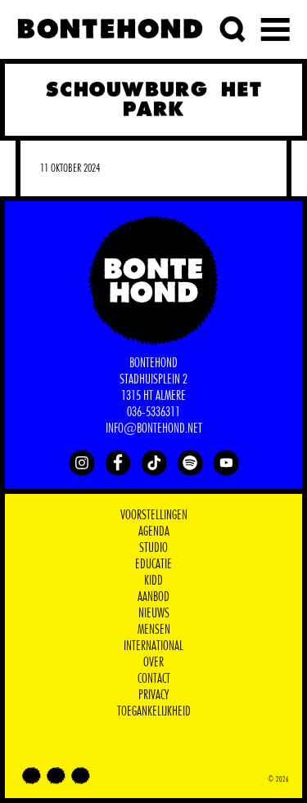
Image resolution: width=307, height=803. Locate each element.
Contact (154, 678)
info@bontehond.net (154, 428)
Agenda (153, 531)
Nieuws (153, 613)
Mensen (154, 629)
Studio (153, 547)
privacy (153, 695)
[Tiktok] (154, 463)
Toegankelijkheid (154, 711)
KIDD (153, 580)
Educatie (153, 564)
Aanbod (153, 596)
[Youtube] (226, 463)
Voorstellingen (153, 515)
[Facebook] (118, 463)
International (153, 646)
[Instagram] (82, 463)
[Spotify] (190, 463)
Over (153, 662)
